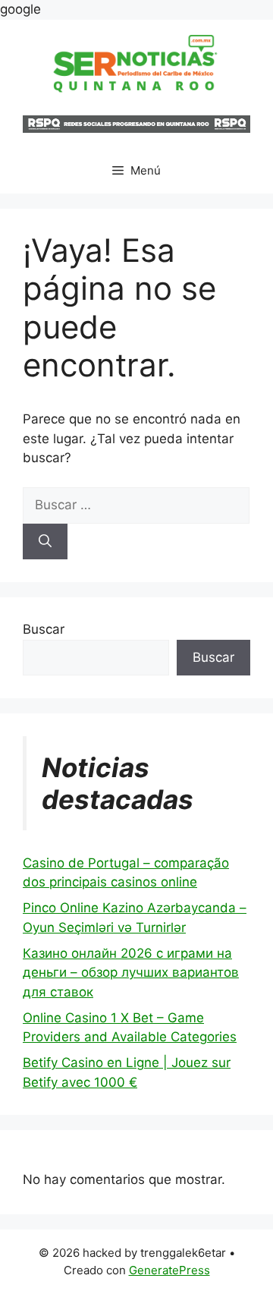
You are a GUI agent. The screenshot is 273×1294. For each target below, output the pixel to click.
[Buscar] (45, 542)
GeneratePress (169, 1270)
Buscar (43, 629)
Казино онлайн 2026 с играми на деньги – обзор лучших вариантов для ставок (131, 973)
